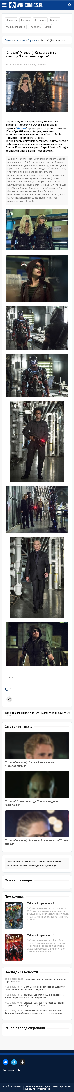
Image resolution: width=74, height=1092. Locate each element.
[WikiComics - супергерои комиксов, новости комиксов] (41, 5)
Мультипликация (16, 26)
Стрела (21, 128)
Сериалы (11, 20)
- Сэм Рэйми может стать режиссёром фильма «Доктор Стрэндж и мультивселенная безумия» (33, 1011)
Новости (30, 64)
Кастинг (54, 20)
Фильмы (25, 20)
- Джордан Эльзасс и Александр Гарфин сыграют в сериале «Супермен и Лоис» (34, 1004)
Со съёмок (40, 20)
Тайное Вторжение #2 (40, 903)
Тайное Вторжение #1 (40, 935)
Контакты (8, 1070)
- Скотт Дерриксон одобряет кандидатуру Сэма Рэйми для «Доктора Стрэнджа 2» (35, 988)
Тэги (20, 1070)
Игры (48, 26)
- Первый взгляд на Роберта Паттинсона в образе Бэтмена (36, 980)
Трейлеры (35, 26)
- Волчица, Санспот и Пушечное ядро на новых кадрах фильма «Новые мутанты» (34, 996)
